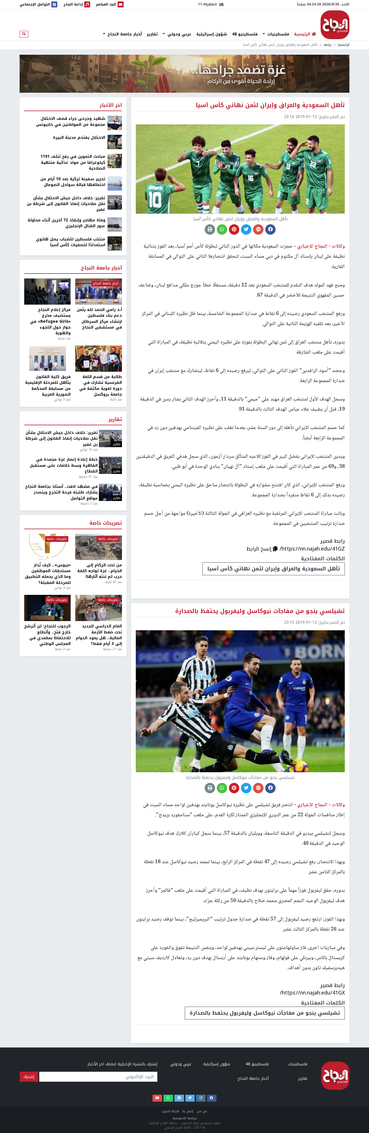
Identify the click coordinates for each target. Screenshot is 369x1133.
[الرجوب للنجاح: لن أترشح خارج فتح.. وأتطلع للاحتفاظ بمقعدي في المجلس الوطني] (47, 608)
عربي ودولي (178, 34)
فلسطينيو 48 (245, 34)
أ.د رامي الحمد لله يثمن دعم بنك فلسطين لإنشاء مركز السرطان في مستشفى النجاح (99, 319)
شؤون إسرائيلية (211, 34)
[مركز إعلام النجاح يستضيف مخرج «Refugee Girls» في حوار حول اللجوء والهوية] (47, 291)
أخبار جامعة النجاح (124, 34)
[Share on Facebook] (270, 229)
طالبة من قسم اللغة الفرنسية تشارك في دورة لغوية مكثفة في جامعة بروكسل (100, 386)
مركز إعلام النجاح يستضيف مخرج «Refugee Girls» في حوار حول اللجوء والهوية (50, 321)
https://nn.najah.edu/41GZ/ (312, 549)
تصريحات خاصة (105, 523)
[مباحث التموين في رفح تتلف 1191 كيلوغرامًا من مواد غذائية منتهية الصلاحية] (115, 160)
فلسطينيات (277, 34)
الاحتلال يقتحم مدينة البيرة (79, 138)
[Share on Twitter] (246, 229)
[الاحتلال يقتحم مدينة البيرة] (115, 141)
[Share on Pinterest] (234, 229)
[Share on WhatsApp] (222, 229)
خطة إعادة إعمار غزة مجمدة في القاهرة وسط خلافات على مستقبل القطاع (64, 465)
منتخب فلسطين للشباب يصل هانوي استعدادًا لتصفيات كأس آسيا (70, 242)
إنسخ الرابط (259, 549)
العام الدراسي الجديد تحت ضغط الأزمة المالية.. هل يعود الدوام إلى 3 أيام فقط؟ (99, 635)
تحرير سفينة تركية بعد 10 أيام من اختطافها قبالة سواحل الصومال (72, 182)
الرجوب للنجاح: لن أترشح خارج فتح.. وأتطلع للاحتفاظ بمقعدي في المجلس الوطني (47, 635)
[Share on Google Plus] (258, 229)
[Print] (210, 229)
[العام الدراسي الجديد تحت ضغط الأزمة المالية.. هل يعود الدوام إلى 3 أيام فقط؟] (98, 608)
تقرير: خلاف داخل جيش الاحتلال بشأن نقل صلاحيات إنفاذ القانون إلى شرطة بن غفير (66, 204)
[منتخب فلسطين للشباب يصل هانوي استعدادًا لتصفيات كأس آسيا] (115, 243)
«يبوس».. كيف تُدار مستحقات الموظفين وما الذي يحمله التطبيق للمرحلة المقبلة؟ (48, 574)
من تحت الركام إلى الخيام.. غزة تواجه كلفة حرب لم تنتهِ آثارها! (99, 571)
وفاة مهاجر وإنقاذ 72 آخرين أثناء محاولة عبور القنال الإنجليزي (66, 223)
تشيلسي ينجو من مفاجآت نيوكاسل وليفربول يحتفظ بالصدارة (265, 1013)
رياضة (328, 45)
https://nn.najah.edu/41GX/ (312, 993)
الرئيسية (343, 45)
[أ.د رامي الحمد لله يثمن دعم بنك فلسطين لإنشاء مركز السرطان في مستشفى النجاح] (98, 291)
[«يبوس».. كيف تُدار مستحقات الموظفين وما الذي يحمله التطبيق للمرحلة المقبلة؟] (47, 547)
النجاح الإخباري (335, 24)
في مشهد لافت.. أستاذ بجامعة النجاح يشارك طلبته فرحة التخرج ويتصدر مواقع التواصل (61, 492)
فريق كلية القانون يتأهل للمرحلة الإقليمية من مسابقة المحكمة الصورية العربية (48, 386)
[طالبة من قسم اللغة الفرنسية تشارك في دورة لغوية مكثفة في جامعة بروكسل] (98, 359)
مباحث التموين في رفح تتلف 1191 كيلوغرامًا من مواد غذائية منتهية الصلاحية (72, 162)
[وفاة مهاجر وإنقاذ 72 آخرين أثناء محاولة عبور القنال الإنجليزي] (115, 224)
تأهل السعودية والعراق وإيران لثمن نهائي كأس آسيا (273, 569)
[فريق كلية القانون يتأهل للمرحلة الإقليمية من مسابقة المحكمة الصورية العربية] (47, 359)
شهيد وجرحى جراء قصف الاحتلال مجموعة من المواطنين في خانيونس (70, 122)
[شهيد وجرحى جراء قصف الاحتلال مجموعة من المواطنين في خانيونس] (115, 122)
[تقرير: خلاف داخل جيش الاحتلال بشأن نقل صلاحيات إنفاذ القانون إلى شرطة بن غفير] (115, 202)
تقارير (152, 34)
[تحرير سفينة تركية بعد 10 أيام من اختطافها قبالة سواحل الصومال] (115, 183)
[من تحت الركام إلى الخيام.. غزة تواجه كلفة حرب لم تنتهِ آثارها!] (98, 547)
